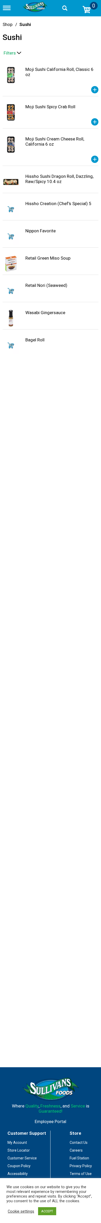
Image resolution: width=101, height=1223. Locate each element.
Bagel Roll (35, 339)
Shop (7, 24)
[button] (94, 89)
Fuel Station (79, 1158)
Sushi (25, 24)
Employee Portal (50, 1121)
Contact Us (79, 1142)
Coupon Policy (19, 1166)
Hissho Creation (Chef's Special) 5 (58, 203)
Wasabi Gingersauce (45, 312)
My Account (17, 1142)
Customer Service (22, 1158)
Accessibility (18, 1174)
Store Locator (19, 1150)
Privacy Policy (81, 1166)
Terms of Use (81, 1174)
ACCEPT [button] (47, 1211)
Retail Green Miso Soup (47, 258)
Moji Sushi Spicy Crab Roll (50, 106)
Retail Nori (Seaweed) (46, 285)
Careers (76, 1150)
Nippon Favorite (40, 230)
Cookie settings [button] (21, 1211)
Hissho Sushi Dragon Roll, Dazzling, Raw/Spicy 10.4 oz (59, 179)
